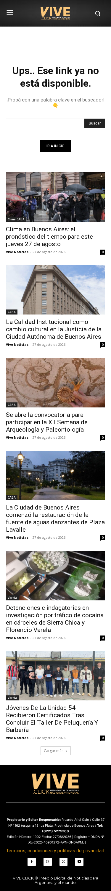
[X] (63, 862)
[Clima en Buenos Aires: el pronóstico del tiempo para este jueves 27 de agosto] (55, 197)
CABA (12, 312)
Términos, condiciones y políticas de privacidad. (55, 851)
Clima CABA (16, 219)
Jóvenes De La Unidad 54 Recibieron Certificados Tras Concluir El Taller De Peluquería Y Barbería (52, 718)
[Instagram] (48, 862)
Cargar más (53, 750)
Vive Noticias (17, 252)
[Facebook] (32, 862)
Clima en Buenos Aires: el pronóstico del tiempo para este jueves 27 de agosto (49, 237)
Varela (12, 598)
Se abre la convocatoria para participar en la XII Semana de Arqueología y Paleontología (47, 422)
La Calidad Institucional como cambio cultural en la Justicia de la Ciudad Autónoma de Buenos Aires (54, 329)
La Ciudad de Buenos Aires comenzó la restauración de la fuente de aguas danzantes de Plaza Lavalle (55, 518)
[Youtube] (79, 862)
